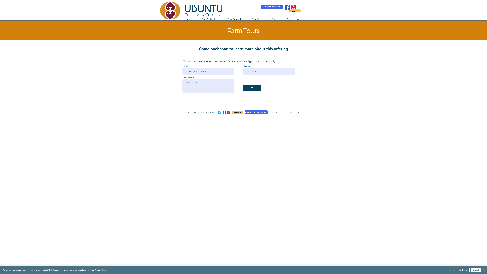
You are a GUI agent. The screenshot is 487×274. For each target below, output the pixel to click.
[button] (295, 10)
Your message (189, 77)
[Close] (483, 270)
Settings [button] (451, 270)
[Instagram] (293, 7)
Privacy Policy (100, 270)
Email (186, 66)
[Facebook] (287, 7)
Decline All (463, 270)
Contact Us (276, 112)
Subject (247, 66)
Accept (476, 270)
